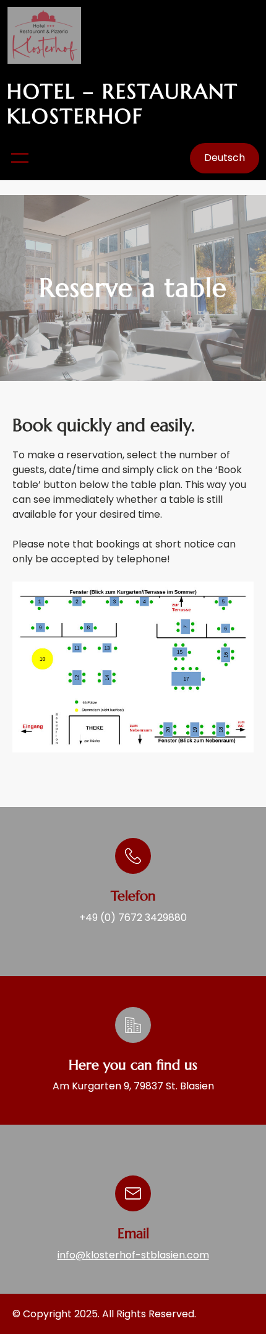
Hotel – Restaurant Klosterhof (122, 103)
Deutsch (224, 157)
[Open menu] (20, 158)
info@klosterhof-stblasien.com (133, 1255)
